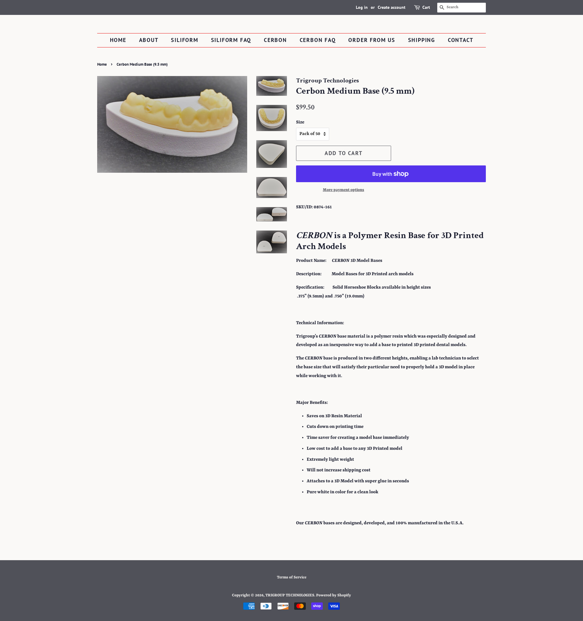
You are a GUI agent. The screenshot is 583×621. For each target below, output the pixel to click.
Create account (391, 7)
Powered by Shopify (333, 595)
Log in (362, 7)
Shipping (421, 39)
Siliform (184, 39)
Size (300, 122)
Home (118, 39)
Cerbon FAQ (318, 39)
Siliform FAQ (231, 39)
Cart (426, 7)
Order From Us (371, 39)
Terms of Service (291, 577)
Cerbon (275, 39)
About (149, 39)
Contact (460, 39)
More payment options (343, 190)
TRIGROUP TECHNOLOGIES (289, 595)
